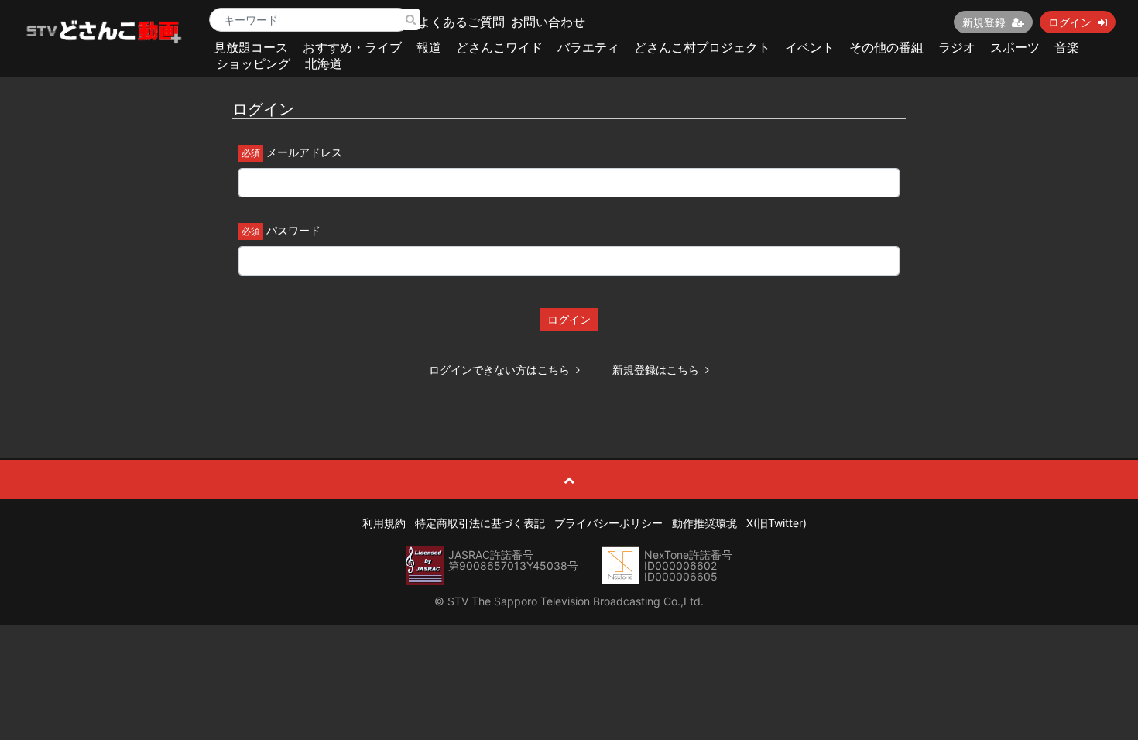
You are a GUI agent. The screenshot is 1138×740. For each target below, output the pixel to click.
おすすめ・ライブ (352, 47)
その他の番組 (886, 47)
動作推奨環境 (704, 522)
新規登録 (984, 22)
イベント (810, 47)
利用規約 (384, 522)
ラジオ (956, 47)
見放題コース (251, 47)
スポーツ (1015, 47)
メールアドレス (304, 152)
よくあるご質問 (461, 21)
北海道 (323, 63)
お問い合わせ (548, 21)
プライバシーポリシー (608, 522)
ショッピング (253, 63)
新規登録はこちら (655, 369)
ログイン (1070, 22)
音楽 (1066, 47)
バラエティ (588, 47)
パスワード (293, 230)
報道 (428, 47)
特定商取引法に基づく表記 (480, 522)
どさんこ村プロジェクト (702, 47)
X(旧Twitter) (776, 522)
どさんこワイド (499, 47)
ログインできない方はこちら (499, 369)
